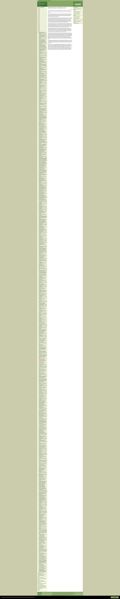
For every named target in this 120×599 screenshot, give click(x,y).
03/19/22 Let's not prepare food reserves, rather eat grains (43, 144)
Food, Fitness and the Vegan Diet (77, 8)
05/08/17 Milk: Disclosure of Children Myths (42, 285)
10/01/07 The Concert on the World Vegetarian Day (42, 468)
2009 (39, 23)
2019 (39, 14)
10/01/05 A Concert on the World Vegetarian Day (42, 514)
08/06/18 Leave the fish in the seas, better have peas (42, 255)
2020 (39, 13)
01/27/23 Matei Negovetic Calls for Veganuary (43, 111)
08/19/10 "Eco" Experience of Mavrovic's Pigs (42, 406)
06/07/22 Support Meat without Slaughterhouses (43, 128)
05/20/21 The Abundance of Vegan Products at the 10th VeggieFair (42, 180)
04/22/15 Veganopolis (41, 323)
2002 (39, 30)
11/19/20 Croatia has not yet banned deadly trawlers (42, 199)
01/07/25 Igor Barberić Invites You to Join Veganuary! (42, 35)
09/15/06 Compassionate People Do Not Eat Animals (42, 483)
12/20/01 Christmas (41, 565)
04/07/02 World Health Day (42, 553)
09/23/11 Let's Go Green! (42, 389)
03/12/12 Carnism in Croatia (42, 378)
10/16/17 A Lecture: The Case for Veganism (42, 276)
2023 (39, 10)
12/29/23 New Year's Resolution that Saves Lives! (42, 61)
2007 (39, 25)
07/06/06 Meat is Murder (42, 487)
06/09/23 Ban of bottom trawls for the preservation (42, 79)
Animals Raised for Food (41, 32)
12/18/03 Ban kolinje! (41, 535)
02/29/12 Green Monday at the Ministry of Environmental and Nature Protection (43, 380)
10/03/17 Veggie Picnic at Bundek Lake (42, 279)
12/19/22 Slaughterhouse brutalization (42, 119)
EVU (45, 595)
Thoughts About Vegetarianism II (77, 13)
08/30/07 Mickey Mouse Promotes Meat (42, 469)
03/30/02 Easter (41, 554)
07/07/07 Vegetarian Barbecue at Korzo (43, 473)
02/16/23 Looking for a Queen (42, 108)
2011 (39, 21)
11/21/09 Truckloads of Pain (42, 425)
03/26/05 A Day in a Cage (42, 520)
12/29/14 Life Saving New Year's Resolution (42, 332)
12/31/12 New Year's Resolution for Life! (41, 361)
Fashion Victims (40, 573)
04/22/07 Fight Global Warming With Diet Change (43, 474)
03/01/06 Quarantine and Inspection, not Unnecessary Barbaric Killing (42, 494)
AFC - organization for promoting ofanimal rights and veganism (77, 3)
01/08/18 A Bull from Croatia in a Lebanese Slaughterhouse (43, 272)
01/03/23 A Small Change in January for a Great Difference (43, 117)
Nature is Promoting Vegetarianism (77, 11)
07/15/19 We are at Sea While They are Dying (42, 241)
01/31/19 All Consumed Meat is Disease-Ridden (43, 246)
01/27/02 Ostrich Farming (42, 559)
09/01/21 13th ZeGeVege (42, 161)
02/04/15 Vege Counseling (42, 329)
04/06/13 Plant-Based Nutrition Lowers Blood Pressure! (43, 356)
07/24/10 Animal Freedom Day (43, 408)
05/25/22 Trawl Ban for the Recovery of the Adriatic (42, 131)
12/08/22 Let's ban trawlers (42, 120)
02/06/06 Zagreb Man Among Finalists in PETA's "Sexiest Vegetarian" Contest (42, 499)
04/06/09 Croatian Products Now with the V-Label (42, 440)
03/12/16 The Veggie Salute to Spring (43, 306)
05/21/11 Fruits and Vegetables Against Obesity (43, 392)
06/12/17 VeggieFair (41, 283)
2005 (39, 27)
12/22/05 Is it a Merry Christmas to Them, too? (43, 501)
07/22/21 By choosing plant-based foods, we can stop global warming (42, 173)
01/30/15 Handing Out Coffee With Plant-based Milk (42, 330)
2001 (39, 31)
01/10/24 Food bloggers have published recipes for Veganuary (42, 58)
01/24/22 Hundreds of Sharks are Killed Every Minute (42, 149)
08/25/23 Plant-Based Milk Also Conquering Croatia (43, 76)
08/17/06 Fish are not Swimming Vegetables (42, 484)
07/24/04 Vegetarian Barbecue (43, 530)
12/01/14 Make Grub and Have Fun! (43, 337)
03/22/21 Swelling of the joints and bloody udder (43, 185)
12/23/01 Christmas (41, 564)
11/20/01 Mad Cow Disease (42, 568)
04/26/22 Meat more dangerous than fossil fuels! (43, 135)
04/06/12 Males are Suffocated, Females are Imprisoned (43, 376)
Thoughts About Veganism (76, 12)
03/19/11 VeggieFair (41, 395)
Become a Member (40, 588)
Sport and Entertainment (41, 574)
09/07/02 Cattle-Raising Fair (42, 549)
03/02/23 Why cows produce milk (42, 105)
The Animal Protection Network (42, 583)
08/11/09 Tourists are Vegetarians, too (41, 430)
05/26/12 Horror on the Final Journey (42, 375)
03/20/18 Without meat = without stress (42, 264)
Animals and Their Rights (41, 3)
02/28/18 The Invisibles (42, 267)
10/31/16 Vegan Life (41, 300)
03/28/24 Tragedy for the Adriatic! (42, 51)
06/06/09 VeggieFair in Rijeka (42, 433)
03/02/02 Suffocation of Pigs (42, 556)
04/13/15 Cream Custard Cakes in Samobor (43, 324)
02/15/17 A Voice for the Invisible (42, 292)
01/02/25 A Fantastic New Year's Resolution (43, 36)
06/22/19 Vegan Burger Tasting (43, 242)
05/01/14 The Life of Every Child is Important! (42, 340)
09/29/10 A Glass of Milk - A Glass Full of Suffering (42, 401)
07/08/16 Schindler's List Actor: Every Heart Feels (43, 304)
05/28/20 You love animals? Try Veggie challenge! (43, 223)
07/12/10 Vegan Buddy (42, 409)
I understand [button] (115, 597)
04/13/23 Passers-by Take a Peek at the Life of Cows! (42, 94)
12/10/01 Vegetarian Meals (42, 566)
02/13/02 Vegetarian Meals (42, 557)
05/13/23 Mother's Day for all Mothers (42, 87)
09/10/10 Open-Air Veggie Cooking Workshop (42, 402)
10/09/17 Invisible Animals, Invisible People (42, 277)
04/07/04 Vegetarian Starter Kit (43, 531)
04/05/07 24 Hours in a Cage (42, 477)
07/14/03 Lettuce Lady (42, 542)
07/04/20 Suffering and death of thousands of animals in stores (43, 216)
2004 (39, 28)
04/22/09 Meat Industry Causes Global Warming (43, 437)
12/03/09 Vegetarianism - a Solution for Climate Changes (42, 421)
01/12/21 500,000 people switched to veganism (42, 195)
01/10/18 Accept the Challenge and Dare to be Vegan (43, 270)
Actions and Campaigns (41, 7)
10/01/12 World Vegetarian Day (43, 366)
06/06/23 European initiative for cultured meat (43, 81)
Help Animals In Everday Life (41, 585)
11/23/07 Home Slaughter (42, 465)
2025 (39, 8)
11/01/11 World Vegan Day (76, 17)
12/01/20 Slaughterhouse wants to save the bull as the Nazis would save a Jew (43, 197)
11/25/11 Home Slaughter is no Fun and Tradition (43, 384)
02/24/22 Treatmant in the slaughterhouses (42, 146)
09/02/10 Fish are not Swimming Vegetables (42, 404)
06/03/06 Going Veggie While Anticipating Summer (42, 489)
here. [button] (34, 597)
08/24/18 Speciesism (41, 254)
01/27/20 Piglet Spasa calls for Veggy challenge (43, 239)
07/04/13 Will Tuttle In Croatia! (43, 354)
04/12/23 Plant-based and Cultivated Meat (42, 95)
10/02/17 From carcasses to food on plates (42, 280)
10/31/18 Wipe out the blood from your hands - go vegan (42, 250)
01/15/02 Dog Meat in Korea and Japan (42, 563)
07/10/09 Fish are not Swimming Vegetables (42, 432)
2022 (39, 11)
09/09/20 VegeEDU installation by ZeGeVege (43, 206)
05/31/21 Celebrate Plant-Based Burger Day (42, 178)
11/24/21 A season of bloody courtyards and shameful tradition (42, 155)
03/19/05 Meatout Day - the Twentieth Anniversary (42, 521)
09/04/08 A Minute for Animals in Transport (43, 450)
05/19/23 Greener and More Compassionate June (42, 86)
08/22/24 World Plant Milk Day (43, 47)
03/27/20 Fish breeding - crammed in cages (42, 228)
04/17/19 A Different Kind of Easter (42, 245)
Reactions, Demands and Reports (42, 578)
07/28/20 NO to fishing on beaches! (42, 213)
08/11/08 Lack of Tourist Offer (42, 453)
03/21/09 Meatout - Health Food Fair (43, 442)
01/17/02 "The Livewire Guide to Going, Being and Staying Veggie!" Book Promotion (42, 561)
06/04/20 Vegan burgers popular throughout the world (42, 219)
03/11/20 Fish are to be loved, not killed (42, 232)
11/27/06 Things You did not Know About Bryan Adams (42, 481)
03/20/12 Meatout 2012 (42, 377)
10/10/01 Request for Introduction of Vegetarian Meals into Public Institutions (42, 571)
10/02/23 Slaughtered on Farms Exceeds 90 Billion (43, 73)
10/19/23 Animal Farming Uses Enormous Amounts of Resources (43, 70)
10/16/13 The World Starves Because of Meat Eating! (42, 351)
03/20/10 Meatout (41, 418)
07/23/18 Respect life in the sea (43, 258)
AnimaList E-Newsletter (41, 580)
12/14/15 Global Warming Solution (42, 312)
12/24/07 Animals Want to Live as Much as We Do (43, 464)
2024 (39, 9)
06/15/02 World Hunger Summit (43, 550)
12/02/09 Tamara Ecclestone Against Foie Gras (42, 423)
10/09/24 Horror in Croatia (42, 44)
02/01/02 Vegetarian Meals (42, 558)
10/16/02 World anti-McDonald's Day (41, 548)
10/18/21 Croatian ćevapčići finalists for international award (43, 160)
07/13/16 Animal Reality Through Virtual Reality (42, 303)
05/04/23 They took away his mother (42, 89)
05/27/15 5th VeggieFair (42, 322)
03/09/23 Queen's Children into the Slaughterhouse (43, 103)
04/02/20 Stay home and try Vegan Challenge (42, 226)
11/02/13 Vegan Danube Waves (42, 350)
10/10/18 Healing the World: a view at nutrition (42, 251)
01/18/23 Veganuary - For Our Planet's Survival (42, 114)
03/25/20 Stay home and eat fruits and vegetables (42, 229)
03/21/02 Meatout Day (42, 555)
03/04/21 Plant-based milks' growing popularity (42, 189)
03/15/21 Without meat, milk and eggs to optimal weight (42, 187)
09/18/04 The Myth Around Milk (43, 529)
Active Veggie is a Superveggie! (42, 587)
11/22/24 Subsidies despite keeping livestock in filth (42, 41)
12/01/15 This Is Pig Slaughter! (43, 313)
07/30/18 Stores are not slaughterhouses (42, 257)
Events (39, 579)
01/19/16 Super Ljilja (41, 307)
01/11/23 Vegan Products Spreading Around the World (42, 116)
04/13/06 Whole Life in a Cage (43, 490)
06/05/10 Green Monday (42, 412)
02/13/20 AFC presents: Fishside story (42, 237)
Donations (39, 590)
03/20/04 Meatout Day (42, 534)
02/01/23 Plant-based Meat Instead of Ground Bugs (42, 109)
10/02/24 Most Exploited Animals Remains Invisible (42, 46)
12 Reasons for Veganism (76, 14)
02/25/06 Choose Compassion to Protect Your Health (43, 495)
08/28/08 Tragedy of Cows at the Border (42, 452)
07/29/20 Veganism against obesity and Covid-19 (42, 211)
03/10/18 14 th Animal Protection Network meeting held (42, 266)
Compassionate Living (41, 4)
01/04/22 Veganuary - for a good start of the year (42, 151)
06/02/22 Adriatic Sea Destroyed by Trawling (42, 130)
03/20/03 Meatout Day (42, 545)
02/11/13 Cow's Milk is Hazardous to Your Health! (42, 360)
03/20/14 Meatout (41, 344)
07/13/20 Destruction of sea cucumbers (42, 215)
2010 (39, 22)
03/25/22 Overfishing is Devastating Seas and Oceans (43, 141)
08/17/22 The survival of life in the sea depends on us (42, 126)
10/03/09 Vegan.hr (41, 426)
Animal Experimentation (41, 572)
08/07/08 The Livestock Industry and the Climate (43, 454)
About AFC (39, 582)
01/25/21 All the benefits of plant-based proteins (42, 192)
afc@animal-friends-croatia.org (79, 593)
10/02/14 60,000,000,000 (42, 339)
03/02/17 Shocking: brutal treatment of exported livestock (43, 290)
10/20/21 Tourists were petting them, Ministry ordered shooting (43, 158)
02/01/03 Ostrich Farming (42, 546)
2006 (39, 26)
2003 (39, 29)
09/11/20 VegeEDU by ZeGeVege (42, 205)
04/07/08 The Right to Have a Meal (42, 458)
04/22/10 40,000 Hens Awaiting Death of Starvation (43, 415)
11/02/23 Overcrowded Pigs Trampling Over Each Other (42, 64)
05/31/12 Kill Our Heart (42, 373)
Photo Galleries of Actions (41, 577)
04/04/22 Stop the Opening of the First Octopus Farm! (42, 139)
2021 (39, 12)
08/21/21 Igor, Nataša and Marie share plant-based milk (42, 162)
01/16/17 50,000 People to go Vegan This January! (42, 294)
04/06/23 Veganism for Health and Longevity (42, 97)
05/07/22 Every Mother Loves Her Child (42, 133)
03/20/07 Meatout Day (42, 478)
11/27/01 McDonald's (41, 567)
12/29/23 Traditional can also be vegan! (42, 63)
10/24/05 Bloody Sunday (42, 507)
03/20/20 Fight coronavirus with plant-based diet (43, 231)
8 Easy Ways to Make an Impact (42, 586)
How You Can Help (40, 584)
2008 (39, 24)
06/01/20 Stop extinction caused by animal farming (42, 221)
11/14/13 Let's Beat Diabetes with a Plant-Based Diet (42, 348)
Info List (39, 589)
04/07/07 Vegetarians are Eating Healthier (42, 476)
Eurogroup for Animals (49, 595)
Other (39, 576)
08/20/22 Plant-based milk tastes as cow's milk (42, 125)
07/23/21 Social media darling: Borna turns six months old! (43, 170)
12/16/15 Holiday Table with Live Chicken (42, 310)
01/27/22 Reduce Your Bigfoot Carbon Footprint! (43, 148)
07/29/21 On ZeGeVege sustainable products (42, 169)
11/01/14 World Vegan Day (42, 338)
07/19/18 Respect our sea (42, 259)
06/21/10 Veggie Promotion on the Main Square (43, 411)
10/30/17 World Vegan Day (42, 274)
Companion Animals (41, 575)
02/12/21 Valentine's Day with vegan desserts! (42, 190)
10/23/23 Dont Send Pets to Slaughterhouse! (42, 68)
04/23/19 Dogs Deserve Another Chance (42, 243)
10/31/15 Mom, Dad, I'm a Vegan (42, 316)
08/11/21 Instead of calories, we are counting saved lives (43, 164)
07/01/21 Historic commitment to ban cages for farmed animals (42, 175)
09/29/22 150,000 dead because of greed (42, 123)
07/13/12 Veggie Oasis (42, 372)
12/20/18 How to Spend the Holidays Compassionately (42, 248)
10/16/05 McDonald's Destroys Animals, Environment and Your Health (43, 512)
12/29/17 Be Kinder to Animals (76, 16)
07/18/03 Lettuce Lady (42, 541)
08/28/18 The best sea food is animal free (42, 253)
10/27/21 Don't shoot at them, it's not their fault (42, 156)
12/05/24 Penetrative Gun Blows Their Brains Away (42, 40)
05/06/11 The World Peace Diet (43, 393)
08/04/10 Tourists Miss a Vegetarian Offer (42, 407)
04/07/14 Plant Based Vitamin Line (42, 343)
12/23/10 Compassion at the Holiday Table (42, 396)
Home (39, 2)
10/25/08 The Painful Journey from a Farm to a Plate (42, 447)
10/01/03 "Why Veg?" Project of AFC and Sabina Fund (43, 540)
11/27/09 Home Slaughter (42, 424)
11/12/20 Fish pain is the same (43, 200)
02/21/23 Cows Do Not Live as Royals (43, 107)
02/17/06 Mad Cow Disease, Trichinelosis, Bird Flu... (42, 497)
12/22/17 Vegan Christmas (42, 273)
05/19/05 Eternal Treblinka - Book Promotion (42, 517)
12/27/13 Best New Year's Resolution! (42, 345)
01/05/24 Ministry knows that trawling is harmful (42, 60)
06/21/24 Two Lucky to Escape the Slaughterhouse (43, 49)
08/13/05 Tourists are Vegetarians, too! (41, 516)
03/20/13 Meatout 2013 (42, 358)
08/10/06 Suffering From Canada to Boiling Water (42, 486)
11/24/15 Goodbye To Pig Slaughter (42, 314)
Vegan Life (74, 10)
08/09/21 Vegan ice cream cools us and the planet (42, 165)
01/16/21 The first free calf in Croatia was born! (42, 193)
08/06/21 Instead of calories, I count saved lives (42, 167)
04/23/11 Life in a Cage (42, 394)
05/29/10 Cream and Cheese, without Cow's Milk (42, 413)
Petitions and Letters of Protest (42, 581)
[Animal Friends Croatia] (44, 0)
